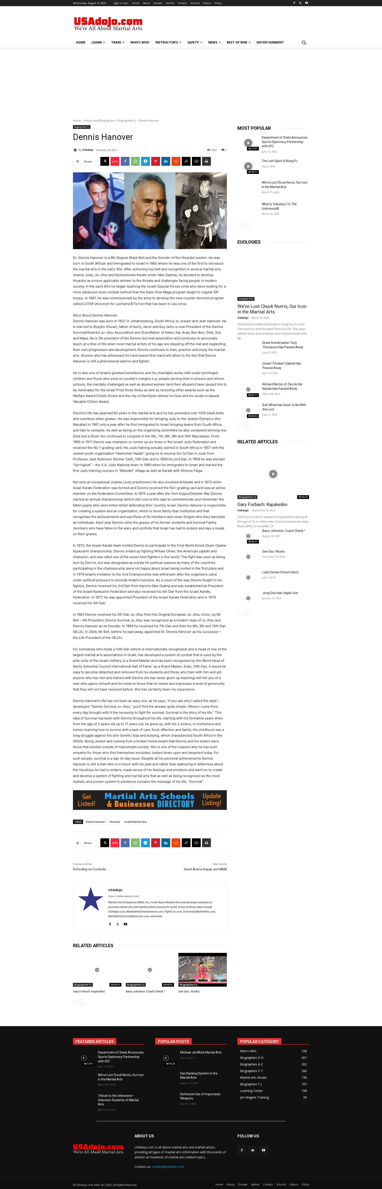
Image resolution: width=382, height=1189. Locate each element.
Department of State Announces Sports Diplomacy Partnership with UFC (285, 142)
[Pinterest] (155, 161)
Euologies (249, 242)
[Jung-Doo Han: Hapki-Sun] (248, 598)
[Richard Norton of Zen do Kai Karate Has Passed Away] (248, 389)
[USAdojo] (76, 150)
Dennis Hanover (95, 821)
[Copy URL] (186, 161)
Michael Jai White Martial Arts (201, 1052)
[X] (300, 3)
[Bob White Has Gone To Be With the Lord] (248, 410)
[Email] (196, 161)
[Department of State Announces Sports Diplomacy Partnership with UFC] (248, 143)
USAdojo (87, 149)
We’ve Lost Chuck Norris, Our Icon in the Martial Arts (271, 309)
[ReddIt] (176, 161)
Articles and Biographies (99, 120)
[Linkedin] (165, 161)
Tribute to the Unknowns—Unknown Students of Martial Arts (118, 1100)
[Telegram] (145, 161)
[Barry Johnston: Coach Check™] (150, 970)
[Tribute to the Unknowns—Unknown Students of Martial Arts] (83, 1101)
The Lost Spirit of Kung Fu (279, 161)
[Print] (206, 161)
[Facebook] (294, 3)
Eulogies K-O (246, 298)
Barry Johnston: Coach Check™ (145, 991)
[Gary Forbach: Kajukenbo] (97, 970)
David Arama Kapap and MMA (205, 869)
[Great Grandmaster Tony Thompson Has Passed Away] (248, 348)
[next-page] (83, 1002)
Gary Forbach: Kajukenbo (89, 991)
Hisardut (115, 821)
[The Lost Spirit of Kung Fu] (248, 166)
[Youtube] (306, 3)
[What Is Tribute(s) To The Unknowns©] (248, 209)
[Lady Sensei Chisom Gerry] (248, 577)
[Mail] (252, 1150)
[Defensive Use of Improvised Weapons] (166, 1099)
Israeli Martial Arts (135, 821)
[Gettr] (115, 161)
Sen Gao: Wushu (188, 991)
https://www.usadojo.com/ (123, 896)
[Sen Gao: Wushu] (202, 970)
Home (77, 120)
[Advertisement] (224, 23)
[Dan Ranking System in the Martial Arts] (166, 1078)
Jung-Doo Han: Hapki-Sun (280, 593)
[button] (303, 42)
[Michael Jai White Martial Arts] (166, 1057)
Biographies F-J (126, 120)
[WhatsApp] (135, 161)
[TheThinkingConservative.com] (108, 23)
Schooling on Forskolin (89, 869)
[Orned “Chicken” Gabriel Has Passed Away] (248, 368)
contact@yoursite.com (168, 1167)
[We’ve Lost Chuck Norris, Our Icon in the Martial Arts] (248, 188)
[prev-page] (75, 1002)
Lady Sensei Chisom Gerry (280, 572)
